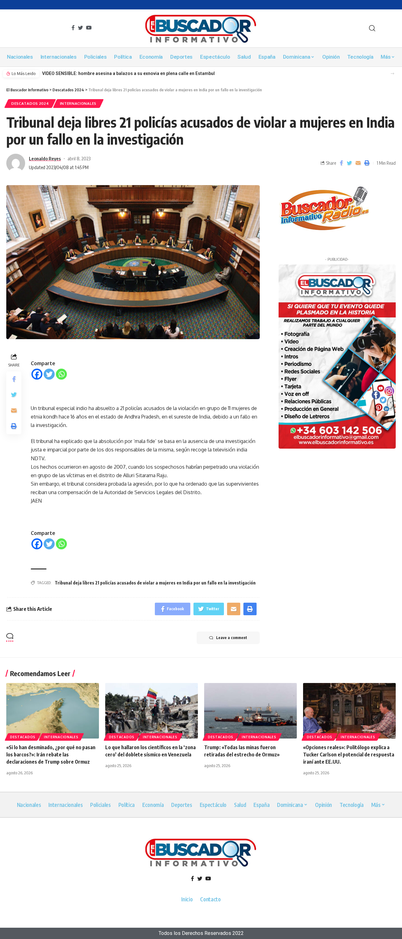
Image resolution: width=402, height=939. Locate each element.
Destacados (22, 737)
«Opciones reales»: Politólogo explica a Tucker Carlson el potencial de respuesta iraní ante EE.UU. (348, 754)
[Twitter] (49, 374)
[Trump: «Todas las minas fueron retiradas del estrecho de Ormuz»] (250, 711)
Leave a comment (231, 637)
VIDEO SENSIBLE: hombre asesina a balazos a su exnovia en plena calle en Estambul (128, 73)
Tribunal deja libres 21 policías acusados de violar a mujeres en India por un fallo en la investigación (155, 582)
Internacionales (78, 103)
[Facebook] (36, 374)
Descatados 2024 (30, 103)
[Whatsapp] (61, 374)
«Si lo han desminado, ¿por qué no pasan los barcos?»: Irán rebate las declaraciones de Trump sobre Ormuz (50, 754)
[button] (392, 73)
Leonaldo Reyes (45, 158)
